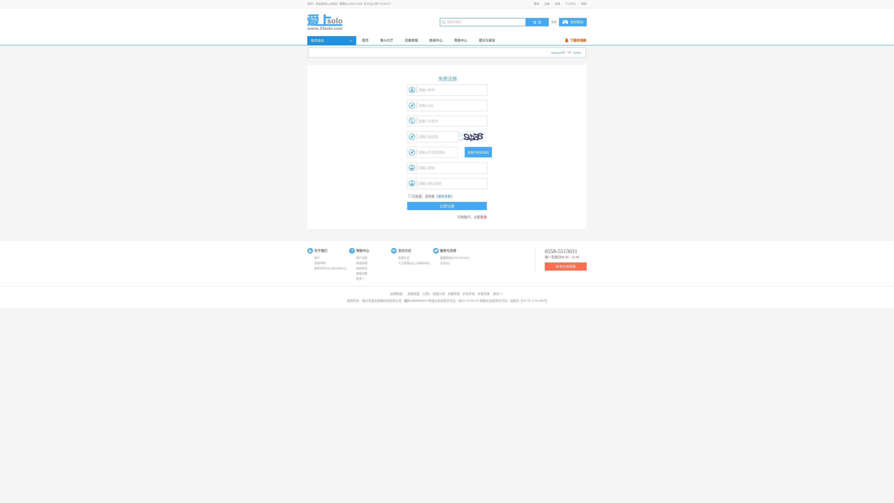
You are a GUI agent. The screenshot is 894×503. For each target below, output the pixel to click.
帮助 (584, 4)
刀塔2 (426, 294)
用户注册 (361, 258)
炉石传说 (469, 294)
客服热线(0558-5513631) (454, 258)
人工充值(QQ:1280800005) (414, 263)
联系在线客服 (566, 266)
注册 (547, 4)
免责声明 (319, 263)
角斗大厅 (386, 40)
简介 (317, 258)
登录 (536, 4)
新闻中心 (436, 40)
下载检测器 (578, 40)
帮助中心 (460, 40)
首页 (365, 40)
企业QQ (445, 263)
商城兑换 (361, 273)
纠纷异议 (361, 268)
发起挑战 (576, 22)
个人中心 (570, 4)
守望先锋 (483, 294)
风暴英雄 (454, 294)
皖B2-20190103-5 (415, 300)
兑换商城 (411, 40)
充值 (557, 4)
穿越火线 (439, 294)
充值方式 (403, 258)
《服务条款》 (444, 196)
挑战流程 (361, 263)
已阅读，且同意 (433, 196)
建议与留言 (487, 40)
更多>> (360, 278)
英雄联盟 (413, 294)
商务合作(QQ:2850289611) (330, 268)
